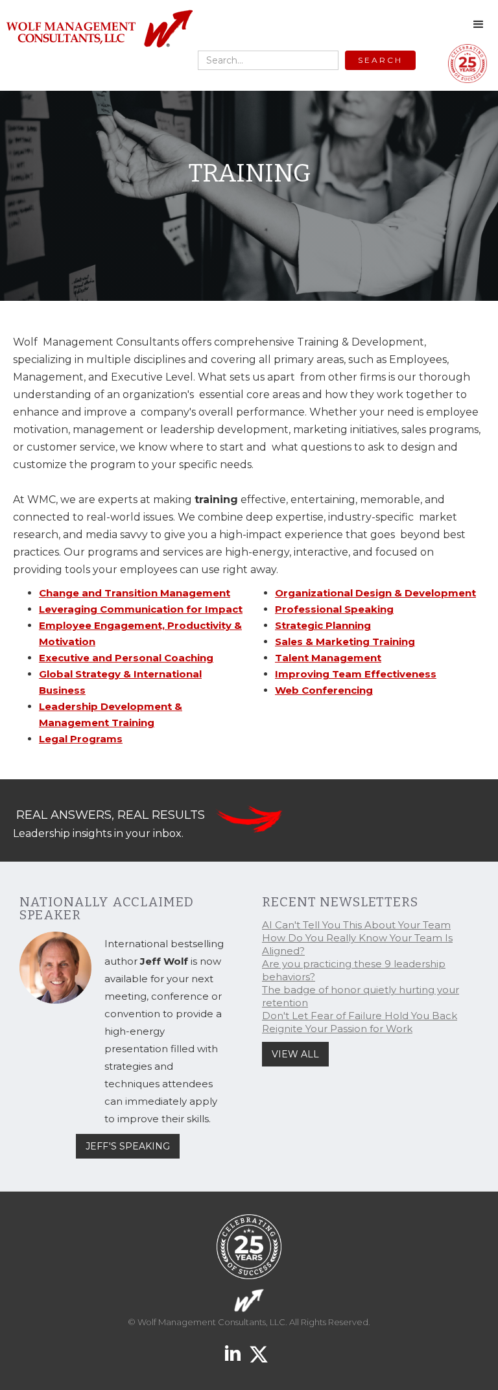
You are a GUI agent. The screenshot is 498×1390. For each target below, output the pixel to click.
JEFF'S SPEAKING (128, 1146)
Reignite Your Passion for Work (337, 1028)
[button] (478, 24)
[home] (99, 29)
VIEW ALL (295, 1054)
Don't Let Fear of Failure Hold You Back (359, 1015)
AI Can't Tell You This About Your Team (356, 925)
